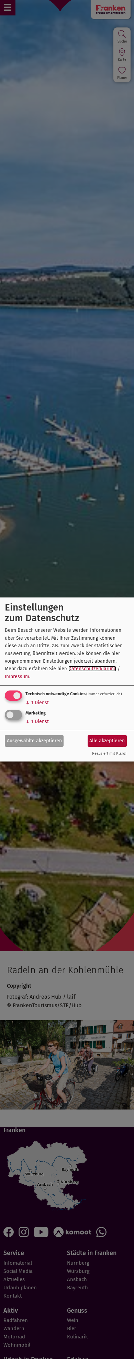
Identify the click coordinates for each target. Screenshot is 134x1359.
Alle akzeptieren (107, 740)
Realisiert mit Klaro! (109, 753)
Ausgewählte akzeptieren (34, 740)
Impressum (17, 677)
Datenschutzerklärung (92, 669)
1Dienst (37, 703)
